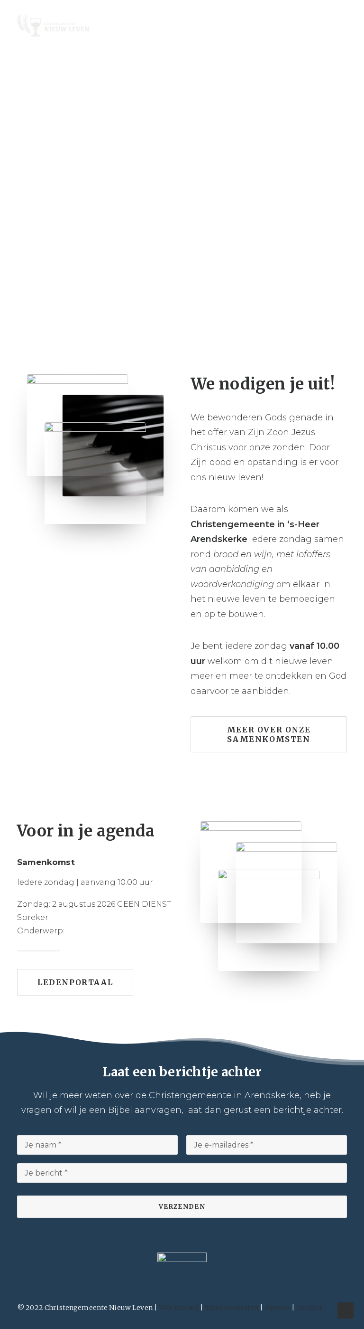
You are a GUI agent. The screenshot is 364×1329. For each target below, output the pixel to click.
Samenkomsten (231, 1307)
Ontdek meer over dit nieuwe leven (182, 194)
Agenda (277, 1307)
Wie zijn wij (179, 1307)
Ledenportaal (75, 982)
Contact (309, 1307)
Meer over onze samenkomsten (270, 734)
